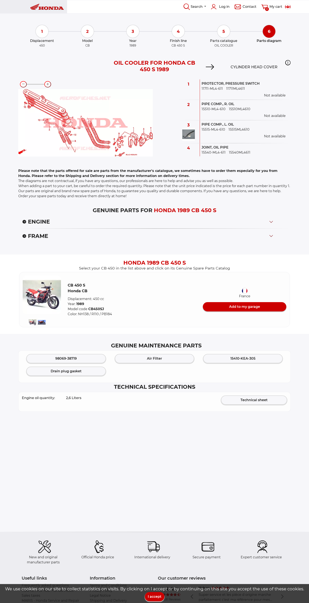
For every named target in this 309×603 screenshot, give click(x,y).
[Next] (210, 67)
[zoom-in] (47, 84)
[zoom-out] (23, 84)
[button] (288, 62)
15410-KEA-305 (242, 358)
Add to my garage (244, 307)
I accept (154, 597)
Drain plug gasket (66, 371)
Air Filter (154, 358)
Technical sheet (254, 400)
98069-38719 (66, 358)
